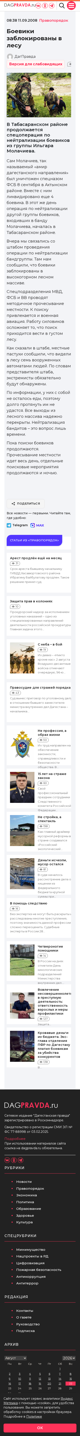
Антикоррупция (31, 1276)
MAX (40, 525)
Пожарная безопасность (38, 1270)
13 (49, 1378)
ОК (40, 1428)
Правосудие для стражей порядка (40, 688)
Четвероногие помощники (50, 948)
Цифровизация (30, 1263)
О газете (24, 1317)
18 (30, 1383)
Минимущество (30, 1249)
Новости (24, 1182)
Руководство (28, 1324)
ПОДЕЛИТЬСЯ (28, 503)
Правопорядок (30, 1188)
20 (49, 1383)
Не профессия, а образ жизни (52, 733)
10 (19, 1378)
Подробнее (15, 1139)
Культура (24, 1222)
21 (60, 1383)
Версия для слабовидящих (35, 64)
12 (40, 1378)
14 (60, 1378)
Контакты (24, 1311)
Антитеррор (27, 1283)
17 (19, 1383)
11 (30, 1378)
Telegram (20, 525)
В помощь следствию (28, 903)
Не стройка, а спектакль (49, 819)
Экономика (26, 1195)
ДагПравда (25, 56)
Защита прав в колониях (31, 601)
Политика (25, 1202)
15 (71, 1378)
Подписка (25, 1331)
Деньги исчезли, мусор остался (52, 862)
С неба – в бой (50, 644)
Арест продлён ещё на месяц (36, 558)
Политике (34, 1417)
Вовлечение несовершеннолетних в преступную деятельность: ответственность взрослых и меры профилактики (57, 1002)
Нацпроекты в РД (32, 1256)
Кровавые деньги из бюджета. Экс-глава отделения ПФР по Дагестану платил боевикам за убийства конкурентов (54, 1045)
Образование (28, 1209)
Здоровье (25, 1215)
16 (9, 1383)
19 (40, 1383)
